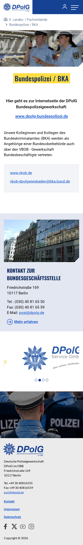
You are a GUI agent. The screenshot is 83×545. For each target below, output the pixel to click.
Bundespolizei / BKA (23, 25)
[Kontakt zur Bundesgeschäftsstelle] (41, 241)
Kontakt (9, 501)
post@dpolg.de (31, 312)
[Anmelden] (63, 7)
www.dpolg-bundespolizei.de (41, 116)
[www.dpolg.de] (5, 19)
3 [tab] (43, 380)
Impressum (12, 509)
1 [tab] (36, 380)
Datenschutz (12, 517)
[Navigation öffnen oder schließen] (73, 7)
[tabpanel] (41, 358)
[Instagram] (29, 526)
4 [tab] (47, 380)
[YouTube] (21, 526)
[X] (13, 526)
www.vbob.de (21, 173)
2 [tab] (40, 380)
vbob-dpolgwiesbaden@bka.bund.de (40, 181)
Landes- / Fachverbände (30, 19)
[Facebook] (6, 526)
